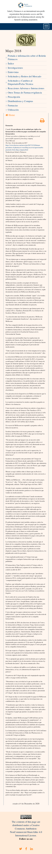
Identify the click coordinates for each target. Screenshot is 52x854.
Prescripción (14, 96)
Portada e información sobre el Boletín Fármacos (27, 57)
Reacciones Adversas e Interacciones (26, 88)
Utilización (13, 109)
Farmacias (13, 105)
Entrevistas (13, 72)
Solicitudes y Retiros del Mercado (24, 76)
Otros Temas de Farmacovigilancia (25, 92)
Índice (11, 63)
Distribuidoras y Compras (20, 101)
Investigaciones (15, 67)
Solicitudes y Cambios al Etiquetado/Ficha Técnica (20, 82)
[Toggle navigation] (46, 26)
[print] (42, 121)
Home (11, 115)
